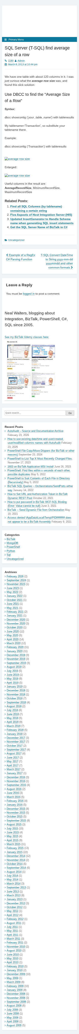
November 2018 (16, 694)
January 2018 (14, 733)
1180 (11, 61)
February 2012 (15, 919)
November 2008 (16, 997)
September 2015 (16, 820)
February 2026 (15, 576)
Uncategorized (15, 558)
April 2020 (12, 639)
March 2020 (13, 643)
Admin (21, 61)
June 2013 (13, 891)
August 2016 (14, 789)
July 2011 (12, 926)
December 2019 (16, 655)
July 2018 (12, 710)
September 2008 (16, 1001)
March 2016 (13, 797)
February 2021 (15, 611)
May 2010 (12, 958)
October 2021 (14, 599)
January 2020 (14, 651)
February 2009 (15, 986)
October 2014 (14, 863)
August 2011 (14, 923)
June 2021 (13, 603)
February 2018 (15, 729)
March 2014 (13, 883)
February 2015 (15, 848)
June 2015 (13, 832)
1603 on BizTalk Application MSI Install (30, 466)
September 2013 (16, 887)
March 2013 (13, 895)
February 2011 (15, 942)
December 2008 (16, 993)
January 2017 (14, 773)
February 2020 (15, 647)
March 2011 (13, 938)
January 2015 (14, 852)
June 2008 (13, 1013)
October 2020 (14, 627)
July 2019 (12, 670)
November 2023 (16, 584)
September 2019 (16, 663)
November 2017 (16, 741)
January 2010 (14, 970)
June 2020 (13, 631)
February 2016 (15, 800)
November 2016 (16, 781)
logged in (29, 293)
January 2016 (14, 804)
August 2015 (14, 824)
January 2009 (14, 990)
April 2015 (12, 840)
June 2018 (13, 714)
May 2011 (12, 930)
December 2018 (16, 690)
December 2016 (16, 777)
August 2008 (14, 1005)
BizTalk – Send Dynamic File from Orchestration (35, 509)
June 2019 (13, 674)
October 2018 (14, 698)
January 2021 (14, 615)
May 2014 (12, 879)
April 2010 (12, 962)
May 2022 (12, 592)
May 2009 (12, 978)
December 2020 (16, 619)
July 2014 (12, 875)
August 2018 (14, 706)
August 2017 (14, 753)
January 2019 (14, 686)
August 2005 (14, 1025)
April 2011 (12, 934)
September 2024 (16, 580)
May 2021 (12, 607)
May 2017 (12, 761)
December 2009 (16, 974)
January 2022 (14, 595)
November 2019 (16, 658)
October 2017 (14, 745)
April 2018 (12, 721)
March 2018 (13, 726)
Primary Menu (16, 39)
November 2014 (16, 860)
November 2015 (16, 812)
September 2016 (16, 785)
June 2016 (13, 792)
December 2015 (16, 808)
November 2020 (16, 623)
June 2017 (13, 757)
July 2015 (12, 828)
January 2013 (14, 899)
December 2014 (16, 855)
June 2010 (13, 954)
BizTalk (11, 539)
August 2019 (14, 666)
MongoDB (12, 543)
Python (11, 550)
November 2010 (16, 946)
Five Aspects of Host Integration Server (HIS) (41, 214)
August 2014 (14, 871)
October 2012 (14, 907)
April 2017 (12, 765)
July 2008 (12, 1009)
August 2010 (14, 950)
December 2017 (16, 737)
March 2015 (13, 844)
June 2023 (13, 588)
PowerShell (13, 546)
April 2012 (12, 915)
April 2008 (12, 1021)
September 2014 (16, 867)
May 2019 (12, 678)
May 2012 (12, 911)
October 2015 (14, 816)
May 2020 (12, 635)
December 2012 (16, 903)
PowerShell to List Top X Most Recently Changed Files (39, 458)
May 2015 (12, 836)
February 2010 (15, 966)
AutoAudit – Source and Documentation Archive (35, 431)
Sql (9, 554)
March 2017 (13, 769)
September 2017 (16, 749)
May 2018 (12, 718)
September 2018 (16, 702)
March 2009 (13, 982)
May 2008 (12, 1017)
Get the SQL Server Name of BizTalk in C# (38, 227)
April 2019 (12, 682)
